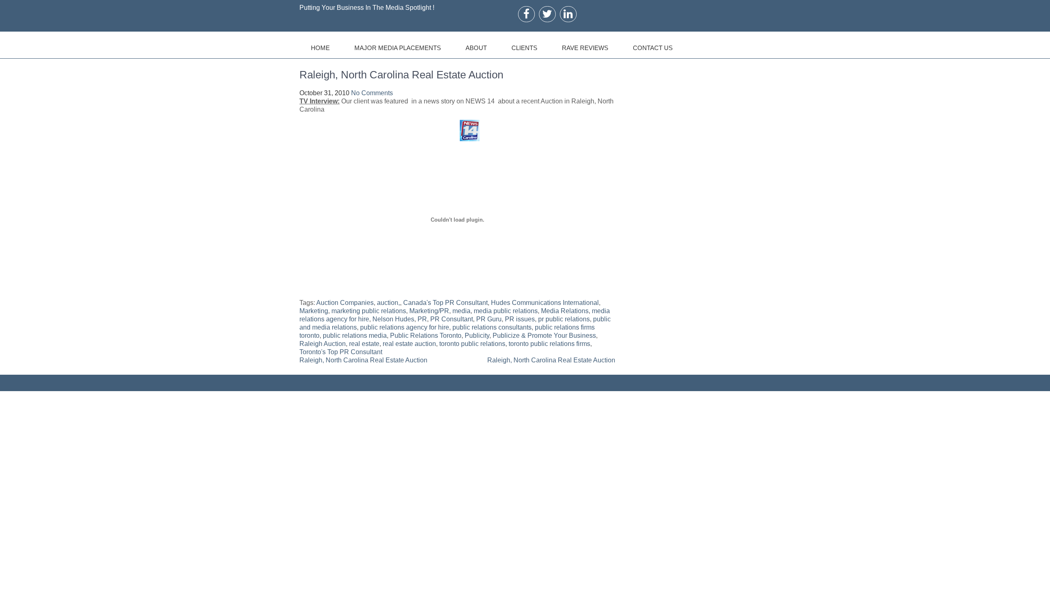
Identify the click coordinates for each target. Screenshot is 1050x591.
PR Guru (489, 319)
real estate (364, 343)
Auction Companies (345, 302)
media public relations (506, 310)
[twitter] (547, 14)
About (476, 47)
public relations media (355, 335)
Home (320, 47)
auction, (388, 302)
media (461, 310)
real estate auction (409, 343)
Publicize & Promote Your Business (544, 335)
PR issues (520, 319)
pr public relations (564, 319)
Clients (524, 47)
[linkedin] (568, 14)
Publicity (477, 335)
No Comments (372, 92)
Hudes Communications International (545, 302)
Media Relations (565, 310)
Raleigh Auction (322, 343)
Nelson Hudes (393, 319)
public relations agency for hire (404, 327)
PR (422, 319)
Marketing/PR (429, 310)
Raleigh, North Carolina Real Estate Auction (363, 360)
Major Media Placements (397, 47)
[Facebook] (526, 14)
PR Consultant (451, 319)
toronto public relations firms (549, 343)
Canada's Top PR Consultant (445, 302)
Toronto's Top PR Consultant (340, 351)
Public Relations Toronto (425, 335)
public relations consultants (492, 327)
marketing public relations (368, 310)
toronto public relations (472, 343)
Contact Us (653, 47)
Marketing (313, 310)
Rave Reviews (585, 47)
